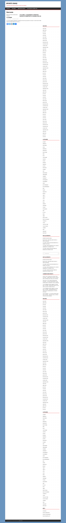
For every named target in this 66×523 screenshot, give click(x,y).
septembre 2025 (45, 47)
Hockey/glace (45, 181)
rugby (44, 215)
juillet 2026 (44, 30)
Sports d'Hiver (45, 217)
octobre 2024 (45, 66)
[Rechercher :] (51, 253)
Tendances (44, 220)
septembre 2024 (45, 67)
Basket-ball (44, 150)
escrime (44, 165)
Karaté (44, 189)
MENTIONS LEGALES (21, 8)
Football (44, 169)
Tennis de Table (45, 224)
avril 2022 (44, 117)
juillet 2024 (44, 71)
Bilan (43, 153)
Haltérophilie (45, 174)
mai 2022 (44, 116)
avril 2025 (44, 55)
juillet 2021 (44, 133)
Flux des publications (46, 512)
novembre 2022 (45, 105)
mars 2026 (44, 37)
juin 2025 (44, 52)
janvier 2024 (45, 81)
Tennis (44, 222)
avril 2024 (44, 76)
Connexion (44, 510)
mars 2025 (44, 57)
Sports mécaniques (46, 219)
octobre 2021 (45, 128)
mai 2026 (44, 33)
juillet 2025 (44, 50)
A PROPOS (8, 8)
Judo (43, 188)
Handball (44, 176)
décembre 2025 (45, 42)
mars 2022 (44, 119)
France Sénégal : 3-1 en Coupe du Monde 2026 (50, 293)
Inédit (44, 183)
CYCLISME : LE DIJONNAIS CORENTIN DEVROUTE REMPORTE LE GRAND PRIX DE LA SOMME (23, 16)
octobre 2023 (45, 86)
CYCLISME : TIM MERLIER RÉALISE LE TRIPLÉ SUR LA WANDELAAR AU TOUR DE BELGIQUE (50, 290)
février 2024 (45, 79)
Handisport (44, 450)
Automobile (45, 145)
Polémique (44, 205)
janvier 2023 (45, 102)
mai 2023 (44, 95)
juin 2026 (44, 31)
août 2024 (44, 69)
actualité (44, 141)
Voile (43, 229)
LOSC (44, 198)
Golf (43, 171)
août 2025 (44, 49)
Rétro (44, 214)
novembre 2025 (45, 43)
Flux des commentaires (47, 514)
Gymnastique (45, 172)
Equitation (44, 164)
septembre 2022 (45, 109)
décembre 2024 (45, 62)
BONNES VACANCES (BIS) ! (47, 238)
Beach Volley (45, 152)
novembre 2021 (45, 126)
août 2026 (44, 28)
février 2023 (45, 100)
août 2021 (44, 131)
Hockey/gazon (45, 179)
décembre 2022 (45, 104)
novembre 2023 (45, 85)
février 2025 (45, 59)
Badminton (44, 148)
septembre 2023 (45, 88)
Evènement (45, 167)
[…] (19, 21)
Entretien (44, 162)
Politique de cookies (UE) (32, 8)
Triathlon (44, 227)
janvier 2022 (45, 122)
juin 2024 (44, 73)
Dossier (44, 160)
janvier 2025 (45, 61)
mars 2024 (44, 78)
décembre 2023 (45, 83)
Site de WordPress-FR (46, 516)
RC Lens (44, 212)
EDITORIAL (14, 8)
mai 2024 (44, 74)
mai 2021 (44, 136)
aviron (44, 147)
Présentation (45, 208)
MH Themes (20, 520)
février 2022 (45, 121)
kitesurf (44, 193)
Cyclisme (44, 159)
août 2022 (44, 110)
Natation (44, 203)
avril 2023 (44, 97)
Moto (44, 202)
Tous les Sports (45, 226)
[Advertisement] (51, 17)
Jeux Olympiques (45, 184)
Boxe (43, 155)
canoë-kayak (45, 157)
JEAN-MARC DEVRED (15, 18)
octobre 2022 (45, 107)
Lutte (43, 200)
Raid (43, 210)
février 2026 (45, 38)
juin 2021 (44, 134)
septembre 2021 (45, 129)
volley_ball (44, 231)
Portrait (44, 207)
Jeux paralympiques (46, 186)
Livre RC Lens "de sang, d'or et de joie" (49, 276)
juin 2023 (44, 93)
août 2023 (44, 90)
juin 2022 (44, 114)
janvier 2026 (45, 40)
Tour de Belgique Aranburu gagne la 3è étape (50, 284)
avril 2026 (44, 35)
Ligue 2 (44, 196)
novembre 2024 (45, 64)
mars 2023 (44, 98)
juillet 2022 (44, 112)
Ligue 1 (44, 195)
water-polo (44, 232)
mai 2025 (44, 54)
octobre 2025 (45, 45)
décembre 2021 (45, 124)
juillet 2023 (44, 364)
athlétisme (44, 143)
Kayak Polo (45, 191)
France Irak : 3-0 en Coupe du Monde (49, 280)
